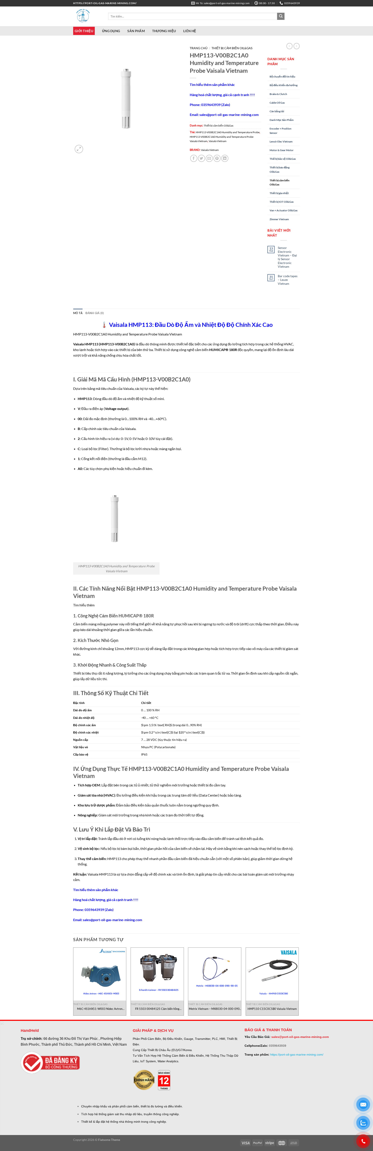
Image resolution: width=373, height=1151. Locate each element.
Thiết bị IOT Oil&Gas (282, 201)
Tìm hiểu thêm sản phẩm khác (212, 84)
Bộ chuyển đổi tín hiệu (282, 76)
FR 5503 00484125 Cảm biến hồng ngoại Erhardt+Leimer (157, 1009)
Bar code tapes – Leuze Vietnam (287, 279)
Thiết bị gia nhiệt (279, 193)
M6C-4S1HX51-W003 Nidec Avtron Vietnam (99, 1009)
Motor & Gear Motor (282, 150)
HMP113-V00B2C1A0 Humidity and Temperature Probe (227, 132)
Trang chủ (198, 48)
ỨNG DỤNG (111, 31)
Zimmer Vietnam (279, 219)
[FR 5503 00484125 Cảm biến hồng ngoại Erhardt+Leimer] (157, 974)
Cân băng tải (277, 111)
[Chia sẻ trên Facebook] (193, 158)
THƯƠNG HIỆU (164, 31)
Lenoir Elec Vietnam (281, 141)
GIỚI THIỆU (84, 31)
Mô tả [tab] (77, 313)
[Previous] (73, 983)
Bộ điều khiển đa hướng (283, 85)
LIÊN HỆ (189, 31)
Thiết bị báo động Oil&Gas (279, 169)
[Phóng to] (79, 149)
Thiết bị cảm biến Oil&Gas (232, 48)
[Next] (298, 983)
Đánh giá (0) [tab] (94, 313)
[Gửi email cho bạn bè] (209, 158)
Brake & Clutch (278, 94)
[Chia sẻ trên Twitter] (201, 158)
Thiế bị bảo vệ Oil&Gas (283, 158)
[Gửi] (280, 16)
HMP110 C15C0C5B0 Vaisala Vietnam (272, 1008)
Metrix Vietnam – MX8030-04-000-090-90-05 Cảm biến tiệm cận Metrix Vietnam (215, 1009)
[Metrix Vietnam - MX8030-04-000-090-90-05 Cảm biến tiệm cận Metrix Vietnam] (214, 974)
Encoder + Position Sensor (280, 130)
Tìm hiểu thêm (84, 605)
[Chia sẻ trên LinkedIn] (224, 158)
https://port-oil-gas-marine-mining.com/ (296, 1054)
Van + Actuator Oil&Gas (283, 210)
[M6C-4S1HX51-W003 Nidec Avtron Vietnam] (99, 974)
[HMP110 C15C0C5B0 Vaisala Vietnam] (272, 974)
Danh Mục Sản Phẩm (282, 120)
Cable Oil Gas (277, 102)
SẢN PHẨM (136, 31)
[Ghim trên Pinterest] (217, 158)
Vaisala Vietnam (217, 141)
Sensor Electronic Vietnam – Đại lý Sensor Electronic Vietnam (287, 257)
